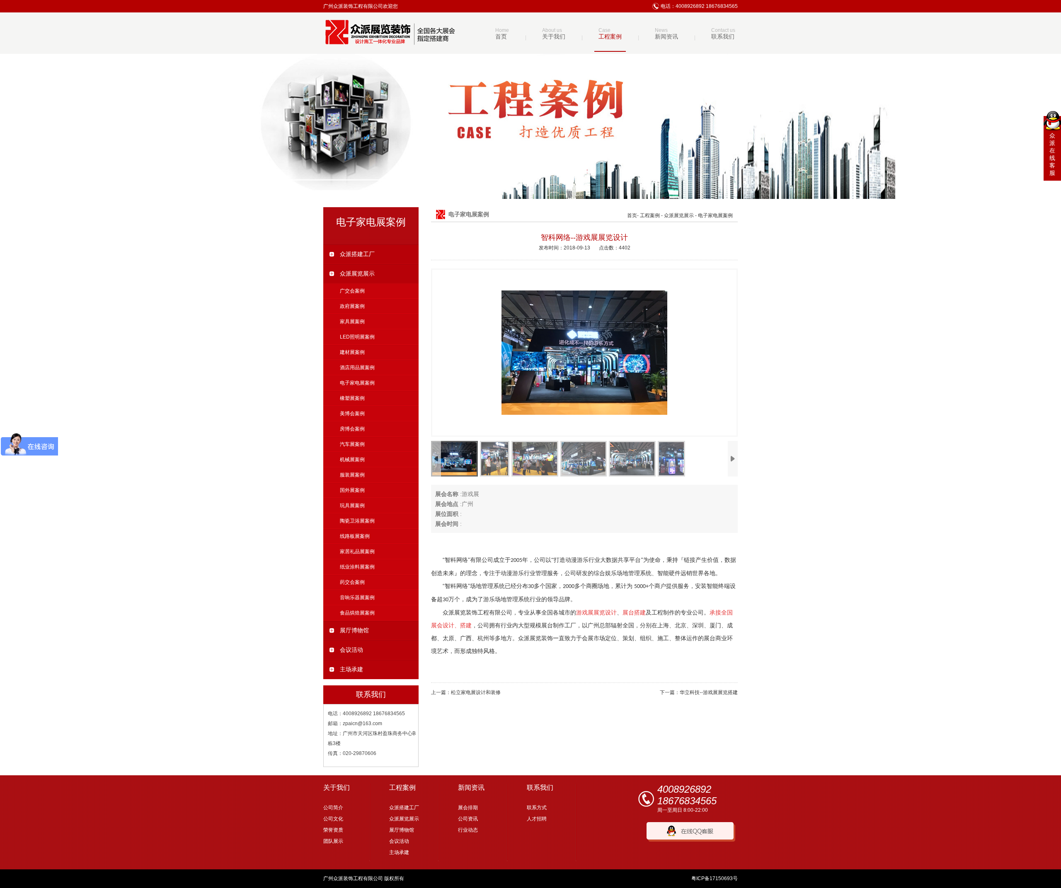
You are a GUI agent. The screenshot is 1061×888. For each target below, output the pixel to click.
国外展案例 (352, 490)
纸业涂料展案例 (357, 567)
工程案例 (650, 215)
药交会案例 (352, 582)
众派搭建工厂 (357, 254)
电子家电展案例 (357, 383)
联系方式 (537, 808)
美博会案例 (352, 413)
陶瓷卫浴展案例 (357, 521)
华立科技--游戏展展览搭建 (709, 692)
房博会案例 (352, 429)
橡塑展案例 (352, 398)
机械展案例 (352, 459)
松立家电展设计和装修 (476, 692)
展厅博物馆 (354, 630)
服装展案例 (352, 475)
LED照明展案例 (357, 337)
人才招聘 (537, 819)
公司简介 (333, 808)
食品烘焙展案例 (357, 613)
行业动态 (468, 830)
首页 (632, 215)
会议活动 (351, 649)
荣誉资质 (333, 830)
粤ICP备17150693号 (714, 878)
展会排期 (468, 808)
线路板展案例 (355, 536)
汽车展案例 (352, 444)
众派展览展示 (357, 273)
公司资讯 (468, 819)
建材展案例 (352, 352)
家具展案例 (352, 321)
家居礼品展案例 (357, 551)
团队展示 (333, 841)
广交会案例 (352, 291)
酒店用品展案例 (357, 367)
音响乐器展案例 (357, 597)
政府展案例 (352, 306)
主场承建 (351, 669)
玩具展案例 (352, 505)
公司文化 (333, 819)
